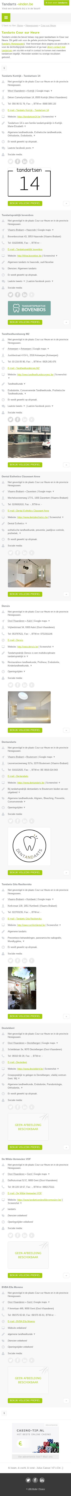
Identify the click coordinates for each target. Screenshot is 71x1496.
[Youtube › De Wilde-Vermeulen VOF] (31, 1235)
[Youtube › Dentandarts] (31, 821)
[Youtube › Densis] (31, 685)
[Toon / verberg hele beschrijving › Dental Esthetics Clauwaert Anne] (38, 523)
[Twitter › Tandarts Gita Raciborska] (10, 960)
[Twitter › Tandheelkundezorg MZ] (10, 419)
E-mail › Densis (15, 640)
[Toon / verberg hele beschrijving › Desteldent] (38, 1076)
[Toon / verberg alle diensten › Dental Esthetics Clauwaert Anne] (38, 531)
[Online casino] (35, 1424)
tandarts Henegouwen (13, 43)
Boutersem (31, 757)
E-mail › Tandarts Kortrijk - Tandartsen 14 (28, 110)
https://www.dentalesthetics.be (32, 517)
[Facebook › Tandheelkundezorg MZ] (17, 419)
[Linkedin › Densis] (24, 685)
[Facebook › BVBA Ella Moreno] (17, 1360)
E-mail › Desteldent (17, 1062)
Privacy (42, 1489)
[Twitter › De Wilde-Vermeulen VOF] (10, 1235)
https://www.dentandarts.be (30, 782)
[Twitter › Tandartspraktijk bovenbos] (10, 294)
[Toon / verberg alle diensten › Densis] (38, 664)
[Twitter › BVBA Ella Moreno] (10, 1360)
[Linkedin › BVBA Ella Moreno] (24, 1360)
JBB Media (32, 1489)
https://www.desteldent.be (30, 1069)
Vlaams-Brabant (16, 230)
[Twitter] (28, 1480)
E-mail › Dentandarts (18, 776)
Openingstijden (17, 671)
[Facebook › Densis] (17, 685)
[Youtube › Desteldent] (31, 1107)
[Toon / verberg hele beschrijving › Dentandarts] (38, 790)
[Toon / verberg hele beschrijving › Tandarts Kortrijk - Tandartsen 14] (38, 124)
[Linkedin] (42, 1480)
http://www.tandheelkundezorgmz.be (35, 374)
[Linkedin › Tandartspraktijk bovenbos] (24, 294)
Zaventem (31, 491)
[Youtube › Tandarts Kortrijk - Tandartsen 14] (31, 161)
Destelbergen (33, 1043)
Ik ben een (57, 3)
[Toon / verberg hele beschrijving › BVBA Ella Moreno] (38, 1334)
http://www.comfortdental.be (31, 925)
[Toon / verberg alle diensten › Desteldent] (38, 1086)
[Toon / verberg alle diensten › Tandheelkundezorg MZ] (38, 392)
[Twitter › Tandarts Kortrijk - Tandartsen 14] (10, 161)
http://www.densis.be (27, 646)
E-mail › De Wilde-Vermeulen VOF (25, 1193)
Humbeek (31, 899)
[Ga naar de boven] (66, 203)
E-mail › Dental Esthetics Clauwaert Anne (28, 510)
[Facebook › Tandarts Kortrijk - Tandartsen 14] (17, 161)
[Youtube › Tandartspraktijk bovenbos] (31, 294)
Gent (29, 1174)
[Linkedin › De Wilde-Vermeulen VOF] (24, 1235)
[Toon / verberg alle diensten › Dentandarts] (38, 800)
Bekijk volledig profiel (25, 203)
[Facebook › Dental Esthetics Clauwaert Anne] (17, 553)
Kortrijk (30, 91)
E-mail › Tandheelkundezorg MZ (23, 368)
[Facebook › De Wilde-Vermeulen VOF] (17, 1235)
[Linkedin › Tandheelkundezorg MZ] (24, 419)
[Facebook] (35, 1480)
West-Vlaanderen (16, 91)
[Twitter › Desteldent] (10, 1107)
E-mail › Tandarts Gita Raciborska (25, 918)
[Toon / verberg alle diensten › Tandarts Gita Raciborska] (38, 939)
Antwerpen (13, 348)
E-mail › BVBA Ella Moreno (21, 1321)
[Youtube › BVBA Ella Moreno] (31, 1360)
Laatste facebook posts (21, 148)
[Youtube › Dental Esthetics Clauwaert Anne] (31, 553)
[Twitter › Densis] (10, 685)
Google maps (44, 91)
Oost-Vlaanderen (16, 621)
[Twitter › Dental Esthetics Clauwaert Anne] (10, 553)
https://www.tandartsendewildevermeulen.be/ (39, 1200)
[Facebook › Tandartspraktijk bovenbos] (17, 294)
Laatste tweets (16, 281)
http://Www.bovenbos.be (29, 255)
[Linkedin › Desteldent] (24, 1107)
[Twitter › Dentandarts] (10, 821)
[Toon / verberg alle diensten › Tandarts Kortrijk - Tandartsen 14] (38, 134)
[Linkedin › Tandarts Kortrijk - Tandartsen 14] (24, 161)
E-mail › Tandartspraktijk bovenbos (25, 249)
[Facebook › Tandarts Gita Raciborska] (17, 960)
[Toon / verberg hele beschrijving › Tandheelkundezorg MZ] (38, 384)
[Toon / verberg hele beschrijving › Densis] (38, 654)
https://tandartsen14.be (28, 116)
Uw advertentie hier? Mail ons (35, 1456)
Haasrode (31, 230)
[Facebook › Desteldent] (17, 1107)
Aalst (29, 621)
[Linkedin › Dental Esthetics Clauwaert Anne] (24, 553)
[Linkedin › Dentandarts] (24, 821)
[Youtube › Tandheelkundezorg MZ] (31, 419)
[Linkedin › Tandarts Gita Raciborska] (24, 960)
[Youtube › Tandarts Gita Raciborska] (31, 960)
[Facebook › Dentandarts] (17, 821)
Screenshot (49, 116)
